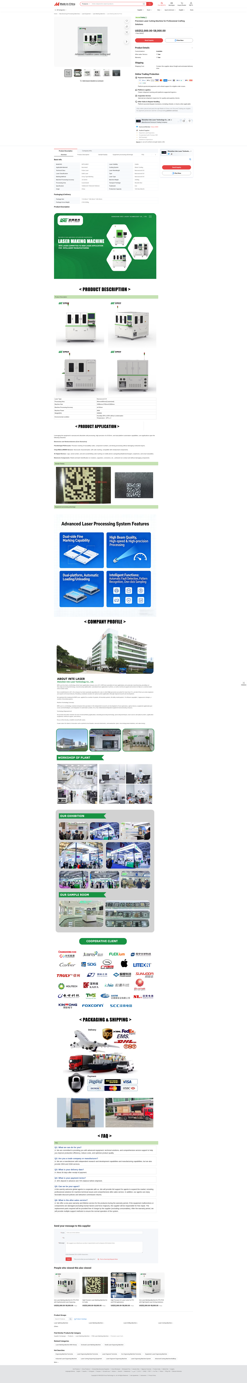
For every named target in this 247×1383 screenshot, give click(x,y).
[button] (151, 154)
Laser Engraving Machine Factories (87, 1354)
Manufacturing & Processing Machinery (69, 13)
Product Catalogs (81, 1319)
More (55, 1362)
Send (68, 1259)
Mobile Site (165, 1369)
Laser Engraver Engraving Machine (116, 1359)
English (78, 1371)
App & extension (169, 10)
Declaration (143, 1375)
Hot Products (76, 1369)
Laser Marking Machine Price (114, 13)
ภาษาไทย (155, 1371)
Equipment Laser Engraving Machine (156, 1354)
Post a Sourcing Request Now (108, 1259)
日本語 (144, 1371)
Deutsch (120, 1371)
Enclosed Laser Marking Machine (91, 1345)
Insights (172, 1369)
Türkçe (161, 1371)
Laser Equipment (86, 13)
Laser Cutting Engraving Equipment (91, 1359)
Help (158, 10)
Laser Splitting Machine (61, 1323)
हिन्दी (149, 1371)
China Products (86, 1369)
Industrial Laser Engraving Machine (66, 1359)
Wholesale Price (126, 1369)
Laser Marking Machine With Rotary (66, 1345)
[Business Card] (190, 159)
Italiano (114, 1371)
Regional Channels (146, 1369)
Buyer (148, 10)
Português (91, 1371)
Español (84, 1371)
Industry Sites (135, 1369)
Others (56, 1326)
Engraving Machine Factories (64, 1354)
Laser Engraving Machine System (141, 1359)
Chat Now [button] (180, 40)
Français (98, 1371)
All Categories (61, 10)
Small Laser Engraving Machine (114, 1345)
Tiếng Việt (167, 1371)
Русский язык (106, 1371)
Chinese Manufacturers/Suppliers (100, 1369)
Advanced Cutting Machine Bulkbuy (165, 1359)
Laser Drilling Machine (130, 1323)
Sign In (138, 142)
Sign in (191, 5)
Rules (191, 10)
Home (55, 13)
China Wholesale (115, 1369)
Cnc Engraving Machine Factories (131, 1354)
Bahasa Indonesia (177, 1371)
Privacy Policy (152, 1375)
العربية (133, 1371)
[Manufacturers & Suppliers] (64, 4)
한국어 (139, 1371)
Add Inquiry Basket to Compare (92, 81)
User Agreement (134, 1375)
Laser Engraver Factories (109, 1354)
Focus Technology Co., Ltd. (111, 1375)
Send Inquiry (149, 40)
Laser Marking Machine (99, 13)
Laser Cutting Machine (165, 1323)
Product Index (156, 1369)
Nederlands (127, 1371)
